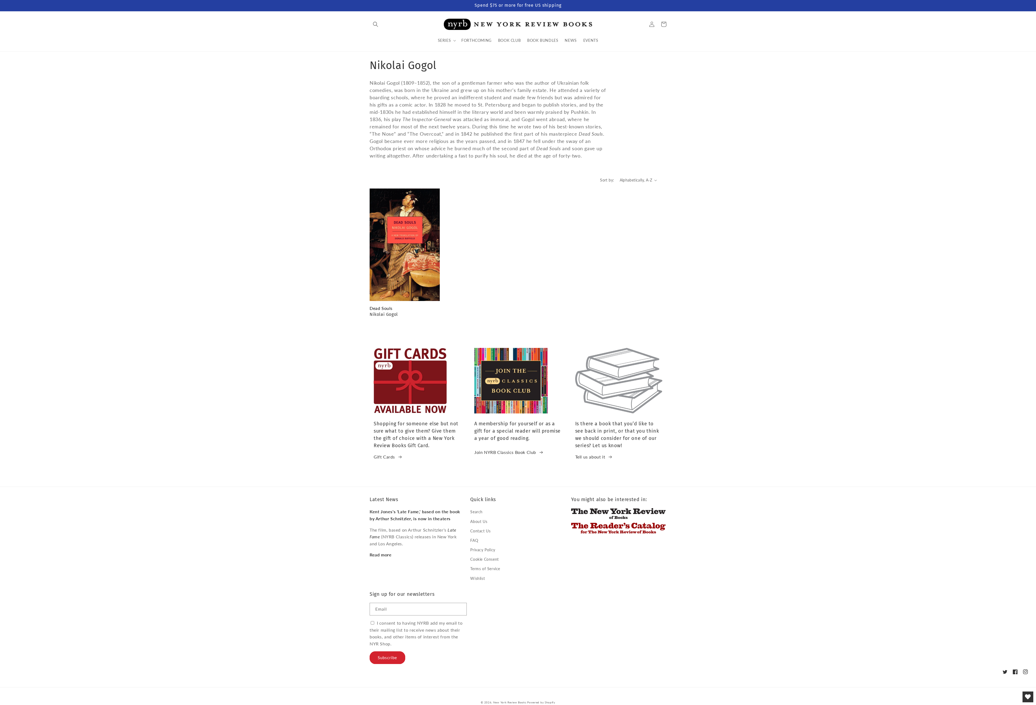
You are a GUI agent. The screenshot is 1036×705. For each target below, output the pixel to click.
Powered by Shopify (541, 702)
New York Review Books (509, 702)
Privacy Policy (482, 549)
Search (476, 511)
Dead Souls (381, 308)
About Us (478, 521)
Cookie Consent (484, 559)
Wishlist (477, 578)
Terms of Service (485, 568)
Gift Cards (384, 456)
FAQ (474, 540)
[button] (375, 24)
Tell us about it (590, 456)
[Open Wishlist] (1028, 697)
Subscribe (387, 657)
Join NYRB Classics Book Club (505, 452)
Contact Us (480, 531)
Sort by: (607, 180)
